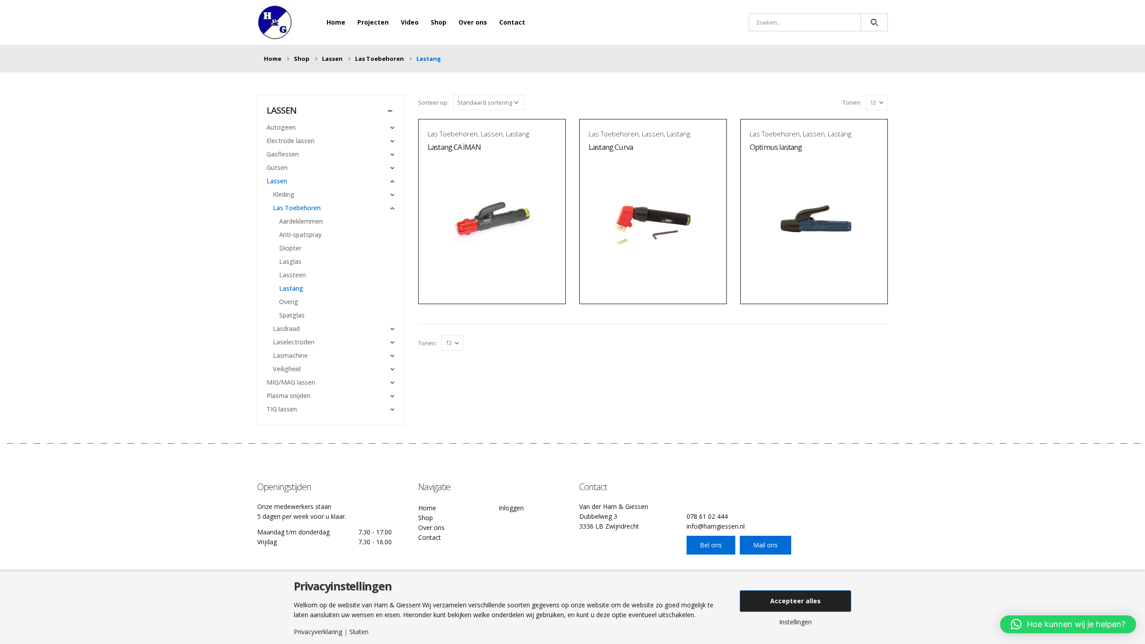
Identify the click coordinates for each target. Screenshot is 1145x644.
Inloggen (511, 508)
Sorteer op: (433, 102)
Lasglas (290, 261)
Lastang (517, 133)
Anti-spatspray (300, 234)
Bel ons (711, 545)
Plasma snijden (288, 395)
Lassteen (292, 275)
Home (336, 22)
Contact (512, 22)
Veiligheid (287, 368)
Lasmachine (290, 355)
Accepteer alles (795, 601)
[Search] (874, 22)
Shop (438, 22)
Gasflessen (283, 154)
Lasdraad (286, 328)
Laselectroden (293, 342)
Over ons (472, 22)
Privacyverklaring (318, 632)
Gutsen (277, 167)
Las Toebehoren (453, 133)
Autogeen (281, 127)
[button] (1068, 624)
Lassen (492, 133)
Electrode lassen (290, 140)
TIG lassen (282, 409)
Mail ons (765, 545)
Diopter (290, 248)
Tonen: (852, 102)
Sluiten (359, 632)
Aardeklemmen (301, 221)
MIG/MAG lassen (291, 382)
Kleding (283, 194)
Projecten (373, 22)
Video (410, 22)
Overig (288, 301)
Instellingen (795, 622)
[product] (492, 221)
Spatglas (292, 315)
